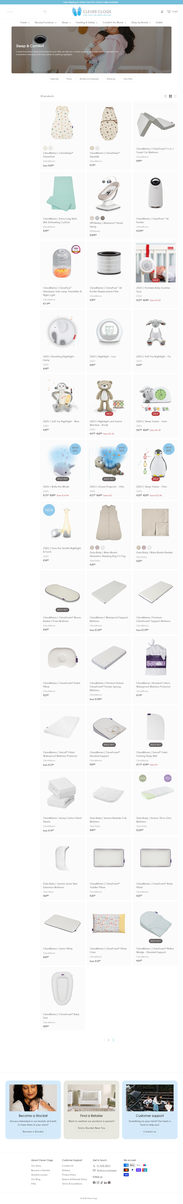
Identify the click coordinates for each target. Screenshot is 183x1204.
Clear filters (128, 79)
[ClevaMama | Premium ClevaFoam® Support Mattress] (156, 602)
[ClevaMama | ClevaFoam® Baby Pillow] (156, 868)
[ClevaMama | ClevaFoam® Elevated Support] (109, 737)
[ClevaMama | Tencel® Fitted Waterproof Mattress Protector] (62, 737)
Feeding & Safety (86, 22)
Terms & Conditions (72, 1183)
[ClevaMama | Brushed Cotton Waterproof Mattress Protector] (156, 668)
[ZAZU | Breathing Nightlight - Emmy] (62, 341)
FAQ (33, 1183)
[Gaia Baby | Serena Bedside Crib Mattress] (109, 802)
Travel (23, 22)
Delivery (66, 1170)
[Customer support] (150, 1098)
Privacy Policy (69, 1174)
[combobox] (26, 11)
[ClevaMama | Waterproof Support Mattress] (109, 602)
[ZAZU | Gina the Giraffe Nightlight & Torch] (62, 533)
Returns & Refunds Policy (74, 1179)
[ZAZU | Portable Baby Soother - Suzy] (156, 273)
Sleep (65, 22)
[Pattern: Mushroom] (45, 148)
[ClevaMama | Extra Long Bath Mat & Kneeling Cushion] (62, 203)
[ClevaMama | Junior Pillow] (62, 931)
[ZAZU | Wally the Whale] (62, 469)
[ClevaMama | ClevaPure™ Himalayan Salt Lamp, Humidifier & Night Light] (62, 274)
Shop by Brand (140, 22)
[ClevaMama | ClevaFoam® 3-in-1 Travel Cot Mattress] (156, 133)
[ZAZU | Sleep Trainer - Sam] (156, 404)
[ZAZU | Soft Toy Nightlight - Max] (62, 404)
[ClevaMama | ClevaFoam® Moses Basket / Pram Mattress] (62, 602)
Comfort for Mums (113, 22)
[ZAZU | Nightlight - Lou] (109, 339)
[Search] (45, 11)
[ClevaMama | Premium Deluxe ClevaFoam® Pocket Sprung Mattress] (109, 670)
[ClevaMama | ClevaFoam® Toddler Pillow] (109, 868)
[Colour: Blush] (97, 547)
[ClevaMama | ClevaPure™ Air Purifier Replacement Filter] (109, 272)
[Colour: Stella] (97, 218)
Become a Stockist (40, 1170)
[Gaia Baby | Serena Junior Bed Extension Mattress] (62, 868)
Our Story (36, 1165)
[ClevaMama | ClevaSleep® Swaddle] (109, 135)
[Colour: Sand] (92, 547)
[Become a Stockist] (33, 1098)
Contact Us (68, 1165)
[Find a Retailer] (91, 1098)
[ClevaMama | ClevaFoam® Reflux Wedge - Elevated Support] (156, 933)
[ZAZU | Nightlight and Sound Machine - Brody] (109, 406)
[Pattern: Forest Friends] (50, 148)
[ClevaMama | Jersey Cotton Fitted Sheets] (62, 803)
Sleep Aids (54, 79)
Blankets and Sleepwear (89, 79)
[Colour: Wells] (102, 218)
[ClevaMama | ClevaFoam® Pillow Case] (109, 933)
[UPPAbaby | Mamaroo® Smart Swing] (109, 205)
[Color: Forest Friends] (97, 148)
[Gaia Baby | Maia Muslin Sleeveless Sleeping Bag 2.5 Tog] (109, 535)
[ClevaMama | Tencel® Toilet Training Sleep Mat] (156, 737)
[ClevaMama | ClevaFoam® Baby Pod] (62, 999)
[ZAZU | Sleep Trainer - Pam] (156, 469)
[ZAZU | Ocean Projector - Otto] (109, 469)
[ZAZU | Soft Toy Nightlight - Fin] (156, 339)
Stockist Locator (39, 1174)
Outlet (159, 22)
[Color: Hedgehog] (92, 148)
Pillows (69, 79)
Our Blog (35, 1179)
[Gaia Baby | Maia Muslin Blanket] (156, 533)
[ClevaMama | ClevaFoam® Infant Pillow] (62, 668)
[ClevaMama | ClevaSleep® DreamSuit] (62, 136)
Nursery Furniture (44, 22)
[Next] (113, 1040)
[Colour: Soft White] (102, 547)
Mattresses (111, 79)
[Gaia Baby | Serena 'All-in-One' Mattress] (156, 802)
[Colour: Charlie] (92, 218)
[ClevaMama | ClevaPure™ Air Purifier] (156, 203)
